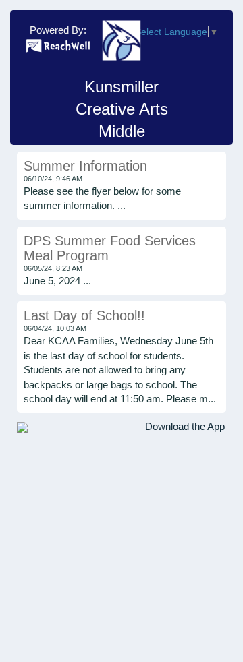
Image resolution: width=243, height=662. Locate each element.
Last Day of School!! (84, 315)
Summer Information (85, 165)
